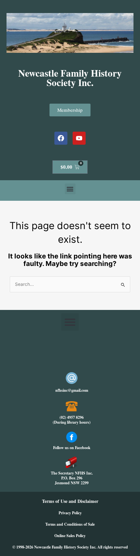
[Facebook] (60, 138)
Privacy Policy (70, 513)
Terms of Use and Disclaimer (70, 501)
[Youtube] (79, 138)
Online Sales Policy (70, 535)
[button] (70, 188)
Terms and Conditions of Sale (70, 524)
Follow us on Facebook (72, 447)
